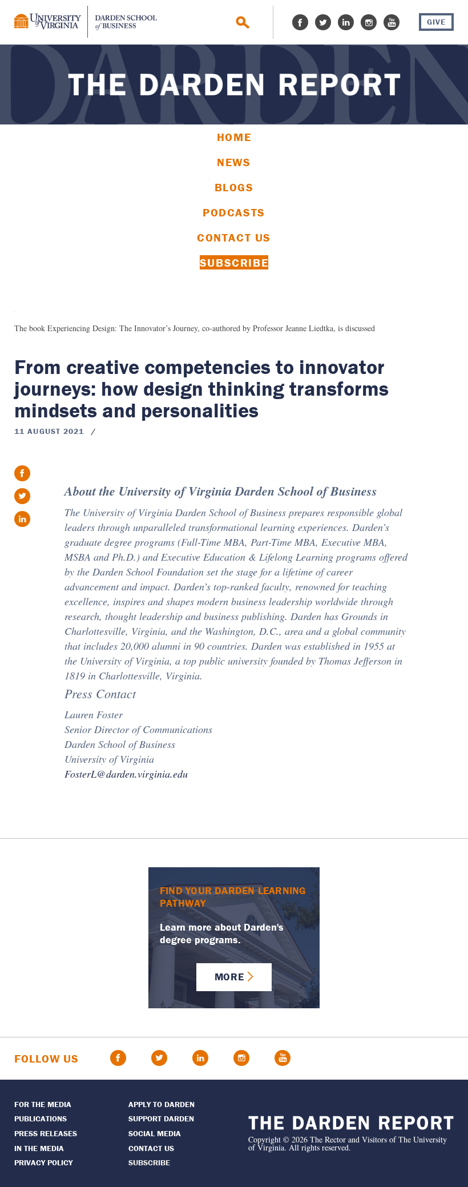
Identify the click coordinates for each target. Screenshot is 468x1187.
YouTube (392, 22)
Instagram (369, 22)
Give (436, 22)
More (229, 976)
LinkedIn (346, 22)
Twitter (323, 22)
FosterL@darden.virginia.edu (126, 773)
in (22, 519)
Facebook (300, 22)
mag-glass (243, 22)
